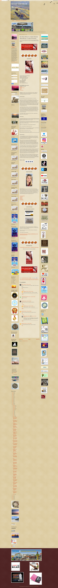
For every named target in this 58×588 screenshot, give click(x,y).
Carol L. (23, 284)
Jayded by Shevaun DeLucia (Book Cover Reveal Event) (15, 480)
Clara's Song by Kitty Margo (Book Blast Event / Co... (14, 477)
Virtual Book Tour (37, 279)
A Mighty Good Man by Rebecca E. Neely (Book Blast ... (15, 483)
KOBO (20, 89)
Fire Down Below (26, 279)
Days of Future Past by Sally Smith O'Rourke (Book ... (15, 444)
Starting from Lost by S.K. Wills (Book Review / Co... (15, 472)
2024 (13, 394)
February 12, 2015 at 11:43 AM (29, 291)
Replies (23, 304)
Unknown (25, 291)
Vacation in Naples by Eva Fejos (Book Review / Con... (15, 418)
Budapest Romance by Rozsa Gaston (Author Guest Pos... (15, 441)
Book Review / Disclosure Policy (21, 20)
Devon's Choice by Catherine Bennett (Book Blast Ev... (15, 492)
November (14, 406)
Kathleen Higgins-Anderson (14, 47)
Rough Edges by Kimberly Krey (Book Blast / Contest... (15, 489)
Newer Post (21, 339)
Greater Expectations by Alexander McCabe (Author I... (15, 459)
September (14, 408)
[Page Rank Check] (13, 531)
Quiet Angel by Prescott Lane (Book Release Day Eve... (15, 435)
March (13, 415)
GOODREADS (21, 90)
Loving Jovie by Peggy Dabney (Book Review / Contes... (15, 474)
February (14, 416)
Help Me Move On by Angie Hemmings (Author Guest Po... (15, 450)
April (13, 414)
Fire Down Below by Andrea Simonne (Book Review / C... (15, 469)
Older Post (37, 339)
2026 (13, 392)
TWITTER (21, 197)
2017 (13, 402)
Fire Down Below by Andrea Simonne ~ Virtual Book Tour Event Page (29, 247)
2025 (13, 393)
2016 (13, 403)
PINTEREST (21, 199)
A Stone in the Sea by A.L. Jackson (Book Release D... (15, 438)
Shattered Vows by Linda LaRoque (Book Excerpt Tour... (15, 463)
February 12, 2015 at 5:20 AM (27, 284)
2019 (13, 400)
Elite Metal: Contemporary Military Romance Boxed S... (15, 424)
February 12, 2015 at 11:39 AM (27, 311)
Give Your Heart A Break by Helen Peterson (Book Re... (15, 486)
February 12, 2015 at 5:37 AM (31, 296)
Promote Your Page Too (43, 130)
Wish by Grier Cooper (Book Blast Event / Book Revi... (14, 430)
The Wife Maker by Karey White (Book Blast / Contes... (15, 447)
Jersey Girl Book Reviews (43, 123)
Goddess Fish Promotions (31, 279)
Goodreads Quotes (15, 374)
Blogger (37, 586)
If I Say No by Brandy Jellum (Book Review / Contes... (15, 454)
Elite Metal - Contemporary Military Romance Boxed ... (15, 466)
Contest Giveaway (22, 279)
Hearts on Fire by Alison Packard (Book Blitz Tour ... (15, 456)
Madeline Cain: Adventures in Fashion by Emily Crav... (15, 427)
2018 (13, 401)
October (14, 407)
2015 (13, 404)
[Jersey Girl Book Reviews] (41, 124)
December (14, 405)
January (14, 494)
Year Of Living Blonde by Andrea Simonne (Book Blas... (15, 421)
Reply (22, 288)
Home (13, 20)
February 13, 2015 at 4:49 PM (28, 323)
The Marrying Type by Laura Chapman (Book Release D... (15, 433)
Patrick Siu (23, 323)
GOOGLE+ (21, 198)
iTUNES (21, 88)
